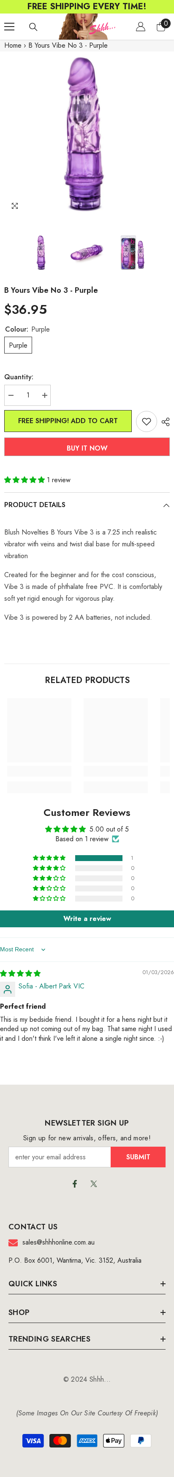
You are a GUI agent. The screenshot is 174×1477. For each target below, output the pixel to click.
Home (13, 45)
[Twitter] (93, 1183)
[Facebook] (74, 1183)
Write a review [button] (87, 918)
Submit (138, 1157)
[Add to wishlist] (146, 421)
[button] (25, 480)
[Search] (33, 27)
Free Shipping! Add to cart (68, 421)
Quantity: (18, 377)
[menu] (9, 27)
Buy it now (87, 448)
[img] (20, 973)
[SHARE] (163, 422)
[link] (39, 771)
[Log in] (140, 26)
